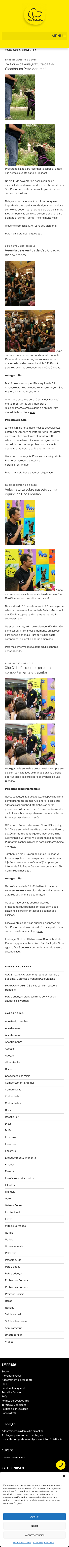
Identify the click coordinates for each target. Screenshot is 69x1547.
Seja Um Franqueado (14, 1388)
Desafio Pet (12, 1116)
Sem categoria (13, 1328)
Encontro (10, 1144)
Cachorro (10, 1069)
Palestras (10, 1253)
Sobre (5, 1371)
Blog (4, 1384)
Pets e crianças (14, 1273)
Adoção (9, 1048)
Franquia (10, 1191)
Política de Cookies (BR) (15, 1400)
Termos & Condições (14, 1404)
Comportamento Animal (19, 1082)
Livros (8, 1219)
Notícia (9, 1232)
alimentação (12, 1062)
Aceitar (34, 1516)
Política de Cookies (22, 1542)
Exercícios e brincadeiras (19, 1178)
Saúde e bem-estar (16, 1321)
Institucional (12, 1212)
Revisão (9, 1307)
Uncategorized (13, 1334)
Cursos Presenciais (13, 1457)
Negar (34, 1525)
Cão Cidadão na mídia (17, 1075)
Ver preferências (35, 1535)
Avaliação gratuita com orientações (22, 1435)
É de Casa (10, 1137)
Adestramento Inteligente (17, 1379)
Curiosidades (13, 1096)
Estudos (10, 1164)
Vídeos (9, 1341)
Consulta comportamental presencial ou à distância (32, 1439)
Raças (8, 1300)
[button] (64, 1476)
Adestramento (13, 1028)
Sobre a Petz (9, 1413)
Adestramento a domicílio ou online (23, 1431)
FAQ (4, 1396)
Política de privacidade (43, 1542)
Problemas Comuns (16, 1280)
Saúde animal (13, 1314)
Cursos (9, 1110)
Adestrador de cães (16, 1021)
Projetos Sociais (14, 1294)
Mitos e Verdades (15, 1225)
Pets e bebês (12, 1266)
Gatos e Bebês (13, 1205)
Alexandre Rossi (11, 1375)
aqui (38, 233)
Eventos (10, 1171)
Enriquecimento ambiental (21, 1157)
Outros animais (14, 1246)
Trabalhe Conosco (12, 1392)
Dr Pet (8, 1130)
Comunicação (13, 1089)
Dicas (8, 1123)
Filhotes (10, 1185)
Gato (8, 1198)
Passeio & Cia (13, 1259)
